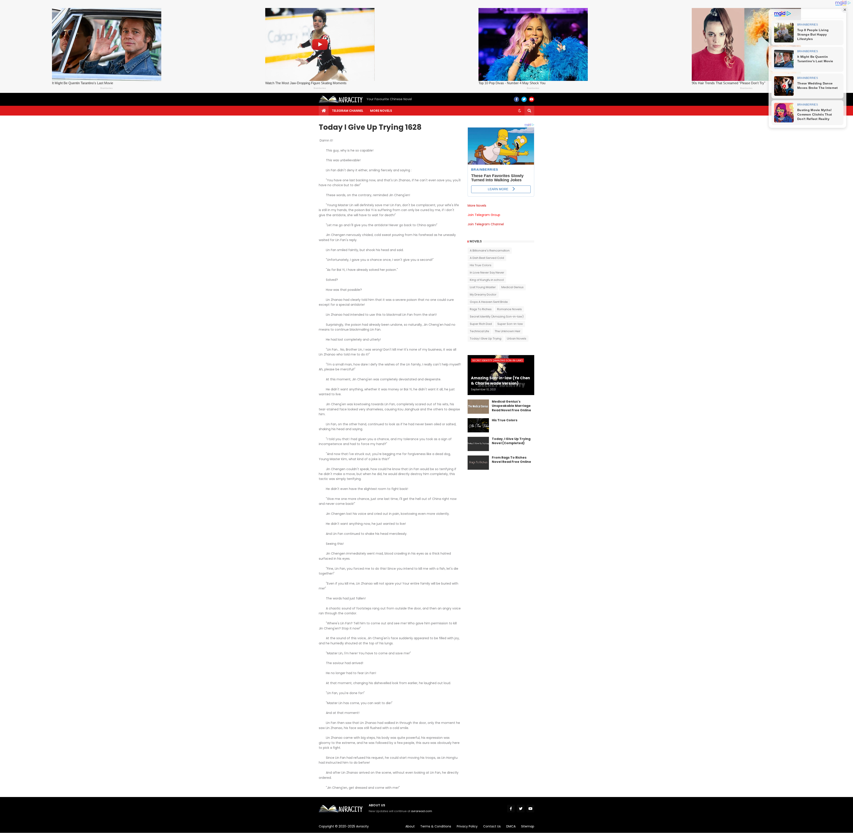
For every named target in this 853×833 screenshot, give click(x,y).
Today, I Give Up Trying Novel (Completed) (511, 441)
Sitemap (527, 826)
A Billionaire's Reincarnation (490, 250)
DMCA (511, 826)
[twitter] (524, 99)
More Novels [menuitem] (381, 110)
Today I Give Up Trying (485, 338)
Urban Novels (516, 338)
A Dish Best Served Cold (487, 258)
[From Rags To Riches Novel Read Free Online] (478, 462)
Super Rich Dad (481, 324)
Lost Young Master (483, 287)
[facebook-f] (516, 99)
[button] (519, 111)
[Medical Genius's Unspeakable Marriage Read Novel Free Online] (478, 407)
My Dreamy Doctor (483, 294)
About (410, 826)
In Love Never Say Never (487, 272)
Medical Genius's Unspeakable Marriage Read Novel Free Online (511, 406)
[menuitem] (324, 111)
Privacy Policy (467, 826)
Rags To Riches (481, 309)
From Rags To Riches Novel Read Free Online (511, 459)
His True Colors (480, 265)
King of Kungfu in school (487, 280)
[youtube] (531, 99)
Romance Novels (509, 309)
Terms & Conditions (435, 826)
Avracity (362, 826)
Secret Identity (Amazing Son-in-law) (497, 316)
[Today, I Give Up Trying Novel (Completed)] (478, 444)
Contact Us (492, 826)
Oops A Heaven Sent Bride (489, 302)
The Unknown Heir (507, 331)
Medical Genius (512, 287)
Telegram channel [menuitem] (347, 110)
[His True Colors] (478, 425)
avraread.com (421, 811)
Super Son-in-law (510, 324)
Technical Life (479, 331)
